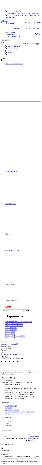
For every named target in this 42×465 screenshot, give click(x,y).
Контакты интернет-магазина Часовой (20, 412)
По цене (8, 234)
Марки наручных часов (14, 64)
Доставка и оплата (12, 410)
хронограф (8, 457)
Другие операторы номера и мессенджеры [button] (21, 13)
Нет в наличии (7, 380)
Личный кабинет (7, 23)
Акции (8, 307)
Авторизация (10, 34)
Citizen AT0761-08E (8, 359)
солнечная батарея (23, 457)
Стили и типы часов (13, 250)
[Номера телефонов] (2, 42)
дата (36, 457)
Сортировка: (6, 346)
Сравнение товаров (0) (9, 344)
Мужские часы (11, 171)
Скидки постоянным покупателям (18, 414)
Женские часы (10, 204)
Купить (5, 378)
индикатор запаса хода (27, 461)
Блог (7, 423)
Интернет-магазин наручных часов (18, 322)
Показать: (4, 350)
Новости (8, 425)
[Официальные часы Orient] (34, 440)
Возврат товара (11, 406)
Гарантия (8, 408)
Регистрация (10, 32)
